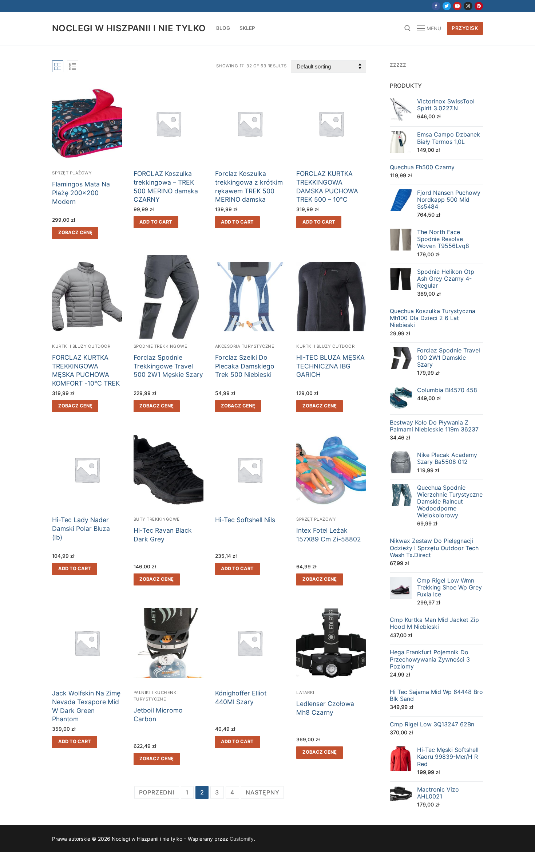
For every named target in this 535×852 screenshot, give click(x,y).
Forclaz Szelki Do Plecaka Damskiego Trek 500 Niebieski (244, 366)
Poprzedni (156, 792)
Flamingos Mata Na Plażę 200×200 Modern (81, 192)
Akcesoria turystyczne (244, 346)
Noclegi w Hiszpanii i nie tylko (129, 28)
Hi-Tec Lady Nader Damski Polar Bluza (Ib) (81, 528)
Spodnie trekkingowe (160, 346)
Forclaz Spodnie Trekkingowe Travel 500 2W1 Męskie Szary (168, 366)
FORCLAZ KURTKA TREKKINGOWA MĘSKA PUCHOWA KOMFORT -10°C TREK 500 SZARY (86, 375)
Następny (262, 792)
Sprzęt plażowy (72, 172)
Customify (242, 839)
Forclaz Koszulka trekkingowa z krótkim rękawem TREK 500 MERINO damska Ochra (249, 191)
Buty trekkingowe (157, 519)
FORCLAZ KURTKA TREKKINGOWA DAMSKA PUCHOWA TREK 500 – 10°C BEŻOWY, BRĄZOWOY (329, 191)
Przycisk (465, 28)
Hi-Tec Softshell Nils (245, 520)
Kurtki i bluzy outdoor (81, 346)
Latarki (305, 692)
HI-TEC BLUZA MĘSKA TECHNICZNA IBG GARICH (330, 366)
